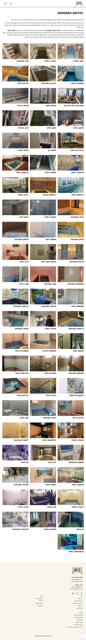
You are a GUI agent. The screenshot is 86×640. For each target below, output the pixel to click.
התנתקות (40, 606)
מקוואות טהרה (78, 615)
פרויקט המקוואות (77, 603)
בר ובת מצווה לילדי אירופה (75, 627)
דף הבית (80, 599)
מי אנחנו (80, 606)
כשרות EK (79, 620)
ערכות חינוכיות (78, 625)
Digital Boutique (46, 636)
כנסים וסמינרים (78, 617)
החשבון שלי (39, 599)
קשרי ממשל (79, 622)
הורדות (41, 601)
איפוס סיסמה (39, 603)
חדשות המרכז (78, 601)
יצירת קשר (79, 608)
